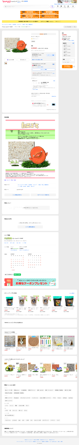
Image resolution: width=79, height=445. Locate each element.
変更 (73, 43)
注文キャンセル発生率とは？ (24, 250)
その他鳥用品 (23, 390)
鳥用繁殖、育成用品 (59, 390)
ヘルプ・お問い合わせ (53, 441)
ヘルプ (75, 4)
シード (6, 405)
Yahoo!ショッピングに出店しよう (67, 4)
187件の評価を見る (14, 250)
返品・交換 (18, 242)
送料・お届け (12, 242)
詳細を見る (54, 96)
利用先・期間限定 (35, 89)
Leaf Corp (71, 397)
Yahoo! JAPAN (57, 4)
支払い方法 (6, 242)
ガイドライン (39, 441)
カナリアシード (46, 420)
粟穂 (16, 405)
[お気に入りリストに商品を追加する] (74, 67)
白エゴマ (19, 24)
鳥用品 (28, 186)
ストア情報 (24, 242)
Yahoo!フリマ (51, 439)
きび (23, 420)
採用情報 (46, 441)
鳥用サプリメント (31, 390)
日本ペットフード (8, 400)
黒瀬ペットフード (8, 397)
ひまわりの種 (21, 405)
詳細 (53, 73)
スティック (15, 410)
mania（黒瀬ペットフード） (45, 397)
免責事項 (43, 441)
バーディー (53, 420)
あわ (19, 420)
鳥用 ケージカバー (49, 390)
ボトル (25, 410)
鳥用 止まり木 (40, 390)
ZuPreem (65, 397)
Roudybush (16, 397)
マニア (58, 420)
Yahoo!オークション (44, 439)
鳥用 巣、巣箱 (68, 390)
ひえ (31, 420)
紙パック (20, 410)
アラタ (54, 397)
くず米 (27, 420)
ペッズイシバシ (35, 397)
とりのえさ (14, 420)
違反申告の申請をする (51, 109)
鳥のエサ (32, 186)
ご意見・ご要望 (59, 441)
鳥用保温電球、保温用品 (19, 392)
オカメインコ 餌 (37, 420)
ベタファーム (7, 420)
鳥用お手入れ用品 (8, 392)
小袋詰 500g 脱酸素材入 (27, 24)
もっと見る (72, 293)
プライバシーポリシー (20, 441)
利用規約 (34, 441)
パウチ (6, 410)
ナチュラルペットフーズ (25, 397)
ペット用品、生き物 (22, 186)
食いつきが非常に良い (9, 415)
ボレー (27, 405)
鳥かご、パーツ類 (8, 390)
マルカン (59, 397)
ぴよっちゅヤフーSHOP (6, 24)
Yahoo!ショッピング (28, 439)
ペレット (11, 405)
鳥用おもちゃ (16, 390)
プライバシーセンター (28, 441)
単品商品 (14, 24)
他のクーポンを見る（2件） (37, 59)
